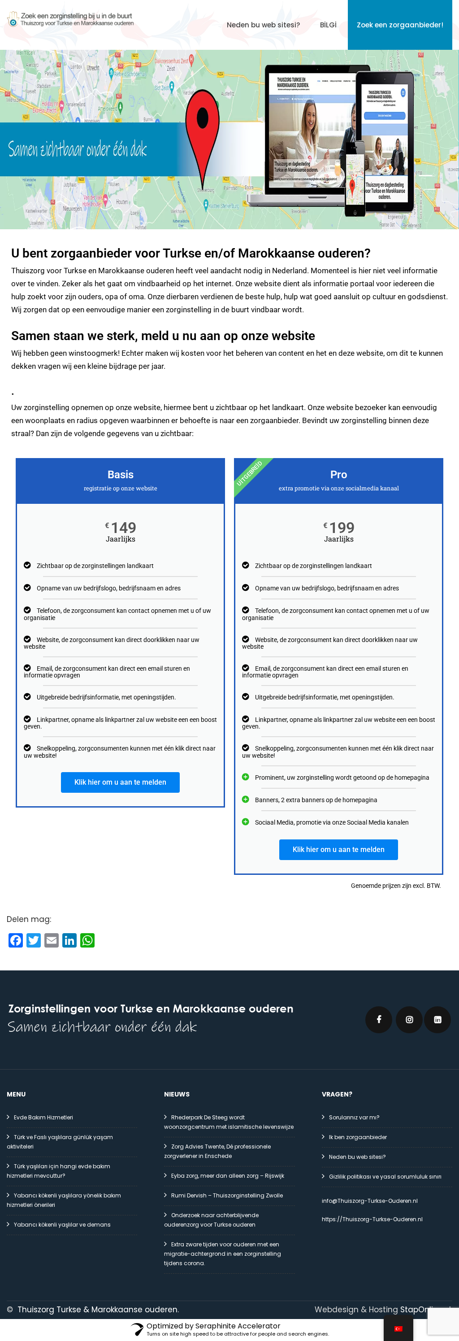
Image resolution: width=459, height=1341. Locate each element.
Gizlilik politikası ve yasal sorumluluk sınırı (385, 1176)
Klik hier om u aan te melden (120, 782)
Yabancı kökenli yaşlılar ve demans (62, 1224)
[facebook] (378, 1019)
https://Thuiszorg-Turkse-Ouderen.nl (372, 1219)
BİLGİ (328, 25)
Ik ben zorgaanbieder (358, 1137)
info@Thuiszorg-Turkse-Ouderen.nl (370, 1201)
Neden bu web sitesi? (263, 25)
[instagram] (409, 1019)
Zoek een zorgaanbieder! (400, 25)
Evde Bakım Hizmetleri (43, 1117)
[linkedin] (437, 1019)
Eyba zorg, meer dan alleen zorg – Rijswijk (227, 1175)
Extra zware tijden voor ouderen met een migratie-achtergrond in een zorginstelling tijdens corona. (222, 1254)
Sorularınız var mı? (354, 1117)
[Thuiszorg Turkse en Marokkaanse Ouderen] (70, 19)
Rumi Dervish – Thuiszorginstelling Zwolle (227, 1195)
